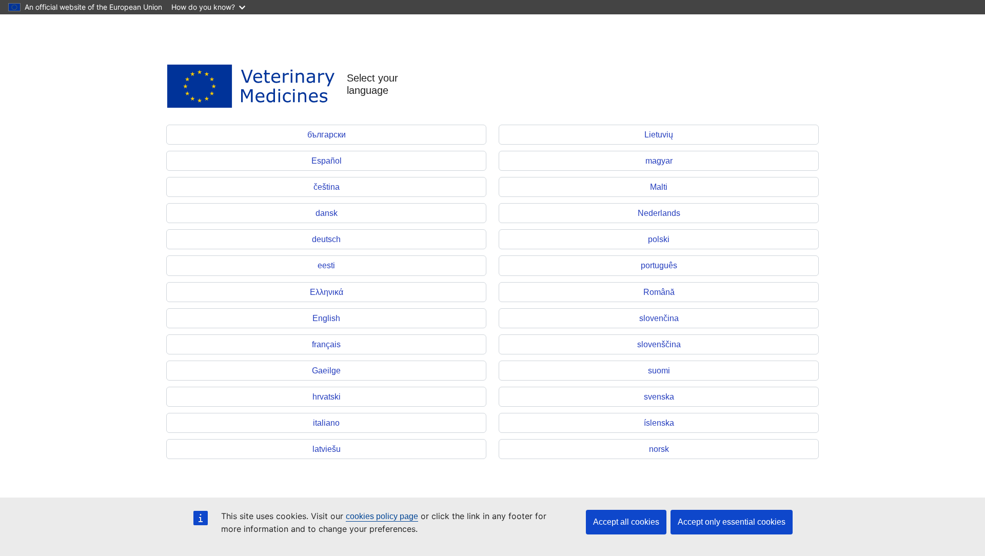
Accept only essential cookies (731, 522)
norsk (659, 449)
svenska (659, 396)
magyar (659, 160)
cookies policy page (382, 516)
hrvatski (326, 396)
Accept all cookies (626, 522)
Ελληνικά (326, 292)
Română (659, 292)
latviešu (326, 449)
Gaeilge (326, 370)
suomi (659, 370)
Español (326, 160)
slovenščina (659, 344)
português (659, 265)
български (326, 134)
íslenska (659, 423)
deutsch (326, 239)
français (326, 344)
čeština (326, 187)
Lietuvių (658, 134)
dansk (327, 213)
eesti (326, 265)
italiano (326, 423)
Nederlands (659, 213)
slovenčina (659, 318)
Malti (658, 187)
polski (658, 239)
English (326, 318)
